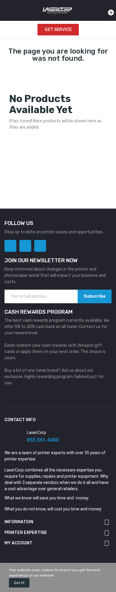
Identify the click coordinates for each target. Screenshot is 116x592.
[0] (105, 10)
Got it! (19, 583)
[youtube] (40, 246)
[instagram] (25, 246)
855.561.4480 (43, 440)
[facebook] (10, 246)
